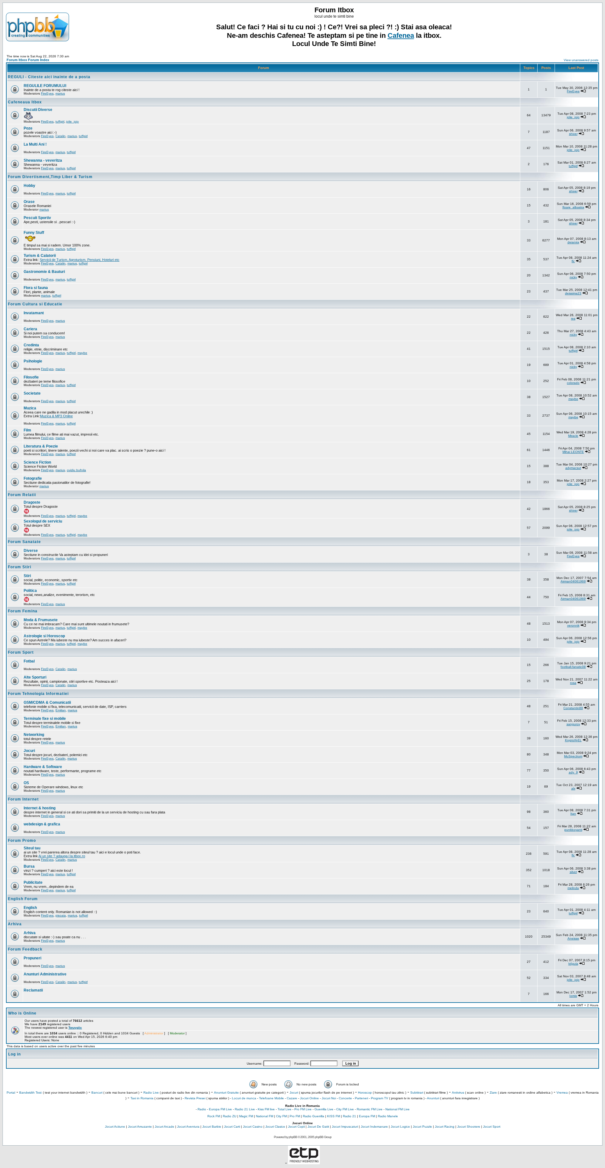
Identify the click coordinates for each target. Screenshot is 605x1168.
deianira (573, 242)
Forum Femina (22, 611)
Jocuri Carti (232, 1126)
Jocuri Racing (444, 1126)
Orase (29, 201)
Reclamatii (33, 990)
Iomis (573, 995)
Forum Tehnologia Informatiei (38, 693)
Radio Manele (388, 1116)
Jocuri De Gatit (318, 1126)
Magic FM (246, 1116)
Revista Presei (195, 1098)
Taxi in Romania (141, 1098)
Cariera (30, 329)
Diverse (31, 550)
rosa (573, 683)
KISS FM (333, 1116)
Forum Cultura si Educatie (35, 304)
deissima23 (573, 293)
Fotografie (33, 478)
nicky (573, 277)
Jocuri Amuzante (140, 1126)
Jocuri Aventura (188, 1126)
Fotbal (29, 661)
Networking (34, 734)
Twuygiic (75, 1027)
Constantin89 (573, 708)
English (30, 907)
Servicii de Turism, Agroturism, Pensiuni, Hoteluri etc (79, 260)
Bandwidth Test (30, 1092)
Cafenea (401, 35)
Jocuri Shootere (468, 1126)
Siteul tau (32, 848)
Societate (32, 393)
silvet (573, 872)
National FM (264, 1116)
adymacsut (573, 468)
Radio (202, 1109)
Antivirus (458, 1092)
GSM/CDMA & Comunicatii (47, 702)
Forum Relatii (22, 495)
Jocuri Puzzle (422, 1126)
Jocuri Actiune (115, 1126)
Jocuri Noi (329, 1098)
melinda (573, 888)
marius (60, 93)
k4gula (573, 963)
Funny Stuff (34, 232)
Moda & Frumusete (41, 620)
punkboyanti (573, 829)
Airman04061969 (573, 581)
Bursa (29, 866)
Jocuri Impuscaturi (345, 1126)
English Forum (23, 899)
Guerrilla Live (323, 1109)
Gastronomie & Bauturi (44, 271)
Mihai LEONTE (573, 452)
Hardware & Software (43, 767)
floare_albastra (573, 207)
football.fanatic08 (573, 666)
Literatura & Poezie (41, 446)
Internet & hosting (39, 808)
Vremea (562, 1092)
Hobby (29, 185)
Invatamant (34, 313)
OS (26, 783)
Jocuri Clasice (275, 1126)
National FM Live (397, 1109)
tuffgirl (59, 121)
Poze (28, 128)
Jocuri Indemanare (374, 1126)
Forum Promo (22, 840)
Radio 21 (349, 1116)
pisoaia (60, 915)
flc (573, 261)
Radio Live (151, 1092)
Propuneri (32, 958)
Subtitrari (416, 1092)
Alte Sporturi (35, 677)
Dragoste (32, 502)
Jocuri (29, 751)
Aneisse (573, 938)
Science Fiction (37, 462)
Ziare (493, 1092)
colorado (573, 383)
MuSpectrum (573, 756)
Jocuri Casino (252, 1126)
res (573, 318)
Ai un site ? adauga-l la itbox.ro (61, 856)
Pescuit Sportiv (37, 218)
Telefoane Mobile (271, 1098)
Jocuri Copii (296, 1126)
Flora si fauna (36, 288)
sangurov (573, 724)
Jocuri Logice (400, 1126)
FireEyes (47, 93)
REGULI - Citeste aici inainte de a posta (49, 77)
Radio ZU (229, 1116)
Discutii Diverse (38, 109)
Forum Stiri (19, 567)
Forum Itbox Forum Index (28, 60)
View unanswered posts (581, 60)
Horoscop (365, 1092)
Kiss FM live (266, 1109)
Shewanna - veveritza (43, 160)
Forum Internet (23, 799)
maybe (82, 353)
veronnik (573, 625)
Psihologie (33, 361)
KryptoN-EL (573, 740)
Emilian (60, 710)
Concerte (345, 1098)
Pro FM (295, 1116)
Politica (30, 590)
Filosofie (31, 377)
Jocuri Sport (491, 1126)
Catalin (60, 136)
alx (573, 788)
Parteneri (361, 1098)
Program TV (379, 1098)
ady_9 (573, 772)
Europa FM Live (220, 1109)
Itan (573, 813)
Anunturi (433, 1098)
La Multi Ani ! (35, 144)
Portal (11, 1092)
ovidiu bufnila (76, 470)
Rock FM (213, 1116)
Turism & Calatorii (40, 255)
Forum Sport (21, 652)
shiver (573, 134)
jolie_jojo (72, 121)
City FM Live (345, 1109)
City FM (281, 1116)
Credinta (31, 345)
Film (27, 430)
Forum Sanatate (24, 542)
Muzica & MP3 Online (56, 416)
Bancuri (96, 1092)
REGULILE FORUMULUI (45, 86)
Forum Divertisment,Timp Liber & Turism (50, 177)
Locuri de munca (244, 1098)
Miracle (573, 435)
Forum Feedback (25, 949)
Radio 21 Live (245, 1109)
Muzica (30, 408)
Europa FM (367, 1116)
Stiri (27, 576)
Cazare (292, 1098)
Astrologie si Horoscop (44, 636)
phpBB (293, 1137)
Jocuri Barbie (211, 1126)
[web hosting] (304, 1162)
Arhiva (15, 924)
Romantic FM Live (370, 1109)
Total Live (284, 1109)
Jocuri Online (309, 1098)
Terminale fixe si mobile (45, 718)
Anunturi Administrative (45, 974)
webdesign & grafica (42, 824)
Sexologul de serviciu (43, 521)
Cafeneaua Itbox (25, 102)
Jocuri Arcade (164, 1126)
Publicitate (33, 882)
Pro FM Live (303, 1109)
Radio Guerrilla (313, 1116)
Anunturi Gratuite (226, 1092)
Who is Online (22, 1013)
